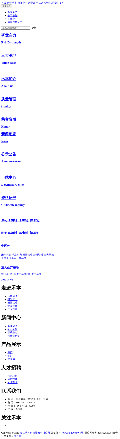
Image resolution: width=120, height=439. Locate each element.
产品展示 (33, 2)
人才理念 (13, 382)
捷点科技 (19, 436)
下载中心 (13, 18)
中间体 (11, 359)
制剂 (10, 355)
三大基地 (49, 254)
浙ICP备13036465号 (72, 432)
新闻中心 (23, 2)
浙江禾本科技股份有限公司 (35, 432)
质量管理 (27, 254)
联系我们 (54, 2)
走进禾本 (12, 2)
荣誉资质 (38, 254)
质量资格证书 (15, 22)
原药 (10, 352)
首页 (3, 2)
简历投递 (13, 379)
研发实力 (17, 254)
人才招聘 (44, 2)
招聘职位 (13, 376)
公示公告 (13, 15)
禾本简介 (6, 254)
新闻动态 (6, 6)
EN (61, 2)
